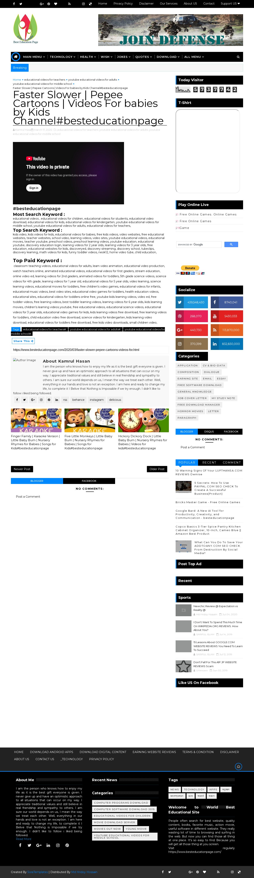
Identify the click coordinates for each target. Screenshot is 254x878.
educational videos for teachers (44, 79)
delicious (115, 400)
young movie (136, 828)
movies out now (107, 828)
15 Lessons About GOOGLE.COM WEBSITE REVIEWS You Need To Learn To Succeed (218, 646)
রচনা (191, 795)
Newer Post (22, 469)
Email (207, 378)
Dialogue (212, 371)
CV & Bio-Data (214, 365)
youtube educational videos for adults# (95, 329)
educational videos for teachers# (44, 329)
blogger (37, 480)
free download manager (199, 404)
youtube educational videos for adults (92, 79)
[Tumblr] (76, 4)
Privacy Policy (123, 3)
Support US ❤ (230, 3)
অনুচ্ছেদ (226, 789)
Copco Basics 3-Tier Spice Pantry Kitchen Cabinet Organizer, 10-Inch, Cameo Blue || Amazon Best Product (208, 530)
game (184, 228)
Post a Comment (28, 496)
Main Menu (32, 57)
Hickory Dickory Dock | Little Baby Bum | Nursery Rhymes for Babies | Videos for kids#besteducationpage (142, 442)
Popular (186, 462)
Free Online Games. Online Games (208, 214)
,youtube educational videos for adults (123, 129)
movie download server (114, 822)
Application (188, 365)
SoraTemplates (37, 872)
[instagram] (83, 4)
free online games (196, 221)
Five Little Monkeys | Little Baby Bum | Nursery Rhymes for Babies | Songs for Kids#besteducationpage (88, 442)
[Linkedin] (35, 4)
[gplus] (42, 4)
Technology (194, 789)
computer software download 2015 (124, 809)
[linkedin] (48, 845)
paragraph (187, 417)
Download (167, 57)
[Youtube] (28, 4)
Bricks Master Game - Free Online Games (208, 502)
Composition (188, 371)
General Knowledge (195, 391)
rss (65, 400)
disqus (209, 431)
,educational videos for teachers (77, 129)
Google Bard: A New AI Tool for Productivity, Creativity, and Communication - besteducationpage (205, 514)
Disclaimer (146, 3)
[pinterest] (49, 4)
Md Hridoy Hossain (84, 872)
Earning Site (188, 378)
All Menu (192, 57)
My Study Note (223, 398)
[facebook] (14, 4)
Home (102, 3)
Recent (209, 462)
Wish (105, 57)
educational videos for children (122, 815)
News (174, 789)
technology (61, 57)
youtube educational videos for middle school (42, 83)
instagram (97, 400)
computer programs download (121, 802)
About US (190, 3)
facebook (89, 480)
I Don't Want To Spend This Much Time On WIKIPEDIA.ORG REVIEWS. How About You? (217, 626)
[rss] (69, 4)
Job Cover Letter (192, 398)
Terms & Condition (198, 752)
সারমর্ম (201, 795)
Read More (23, 839)
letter (213, 411)
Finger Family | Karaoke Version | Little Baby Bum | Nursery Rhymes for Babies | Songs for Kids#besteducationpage (35, 442)
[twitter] (21, 4)
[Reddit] (62, 4)
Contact (209, 3)
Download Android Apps (51, 752)
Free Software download (200, 385)
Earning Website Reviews (154, 752)
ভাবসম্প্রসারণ (177, 795)
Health (86, 57)
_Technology (72, 759)
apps (213, 789)
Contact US (45, 759)
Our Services (168, 3)
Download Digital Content (103, 752)
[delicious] (90, 4)
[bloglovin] (56, 4)
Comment (232, 462)
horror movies (190, 411)
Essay (221, 378)
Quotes (142, 57)
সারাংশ (212, 795)
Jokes (122, 57)
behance (78, 400)
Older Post (157, 469)
